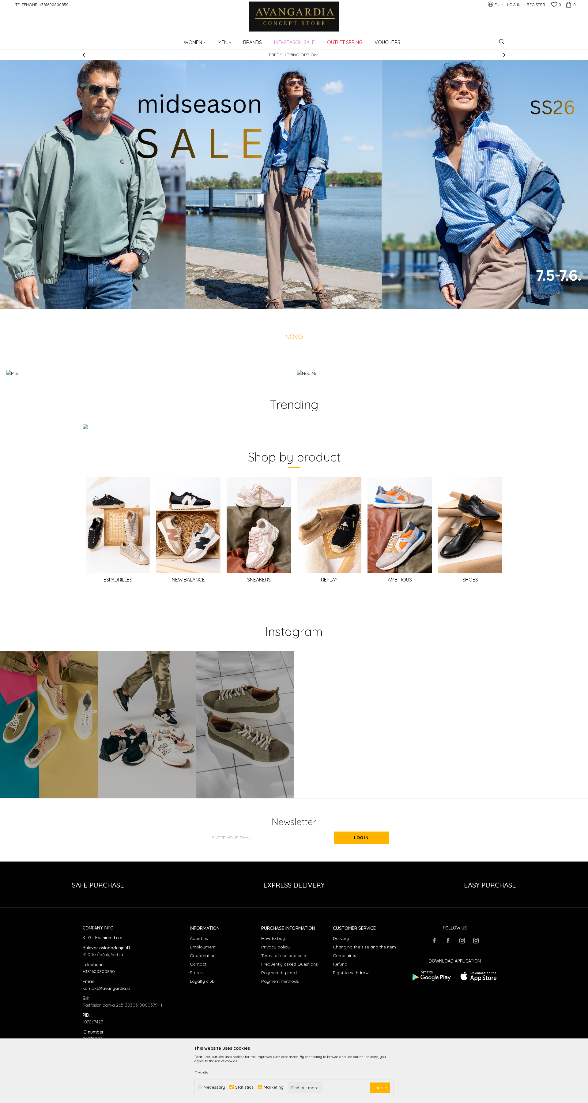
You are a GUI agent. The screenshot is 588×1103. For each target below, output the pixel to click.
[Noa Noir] (439, 373)
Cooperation (203, 955)
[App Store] (478, 976)
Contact (198, 964)
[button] (501, 41)
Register (536, 4)
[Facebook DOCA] (448, 940)
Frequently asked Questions (289, 964)
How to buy (273, 938)
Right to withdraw (351, 972)
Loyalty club (202, 981)
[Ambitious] (400, 525)
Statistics (244, 1087)
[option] (294, 184)
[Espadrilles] (118, 525)
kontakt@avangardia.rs (106, 988)
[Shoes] (470, 525)
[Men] (148, 373)
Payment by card (279, 972)
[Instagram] (49, 724)
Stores (196, 972)
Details (201, 1072)
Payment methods (280, 981)
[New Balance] (188, 525)
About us (199, 938)
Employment (203, 947)
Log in (361, 837)
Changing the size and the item (364, 947)
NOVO (294, 337)
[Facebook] (434, 940)
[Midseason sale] (294, 184)
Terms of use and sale (283, 955)
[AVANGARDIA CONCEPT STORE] (294, 20)
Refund (340, 964)
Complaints (344, 955)
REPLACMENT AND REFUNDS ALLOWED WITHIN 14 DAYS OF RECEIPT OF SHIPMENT (325, 55)
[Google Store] (431, 976)
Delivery (341, 938)
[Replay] (329, 525)
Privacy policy (275, 947)
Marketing (274, 1087)
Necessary (214, 1087)
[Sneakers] (259, 525)
